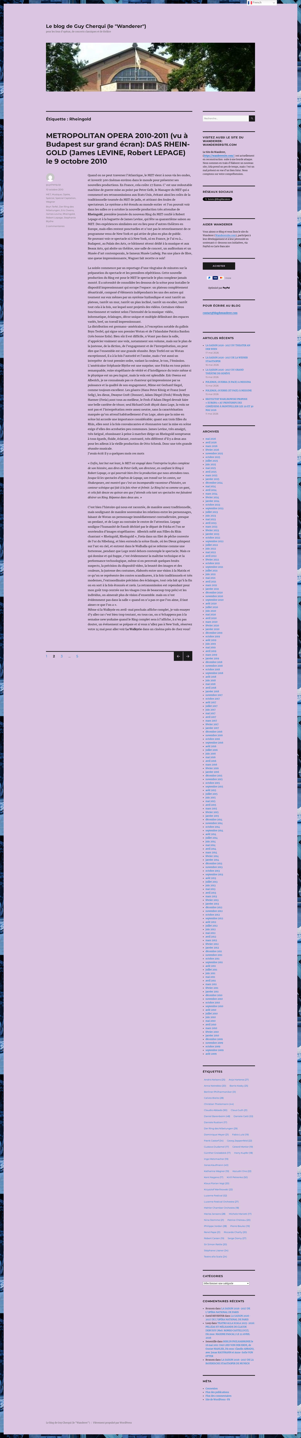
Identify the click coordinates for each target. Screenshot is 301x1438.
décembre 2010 (214, 995)
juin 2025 (211, 464)
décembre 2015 (214, 775)
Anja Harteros (239, 1079)
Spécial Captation (65, 198)
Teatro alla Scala (215, 1256)
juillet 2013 (211, 881)
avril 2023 (211, 523)
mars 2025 (211, 475)
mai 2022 (211, 552)
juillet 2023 (212, 512)
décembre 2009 (214, 1039)
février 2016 (212, 768)
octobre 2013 (213, 870)
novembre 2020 (214, 596)
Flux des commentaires (218, 1395)
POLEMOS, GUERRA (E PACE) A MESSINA (228, 382)
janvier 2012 (212, 947)
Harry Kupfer (243, 1152)
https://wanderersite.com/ (219, 155)
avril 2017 (211, 717)
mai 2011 (210, 977)
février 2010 (212, 1031)
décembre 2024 (214, 482)
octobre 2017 (213, 698)
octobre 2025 (213, 457)
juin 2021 (211, 574)
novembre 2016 (214, 735)
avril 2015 (211, 804)
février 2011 (212, 988)
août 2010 (211, 1009)
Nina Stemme (214, 1220)
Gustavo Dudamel (216, 1146)
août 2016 (211, 746)
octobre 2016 (213, 739)
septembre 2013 (214, 874)
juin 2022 (211, 548)
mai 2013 (210, 889)
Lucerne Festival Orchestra (221, 1201)
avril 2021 (211, 581)
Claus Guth (239, 1110)
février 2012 (212, 944)
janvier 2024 (212, 501)
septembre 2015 (214, 786)
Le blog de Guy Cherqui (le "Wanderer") (96, 26)
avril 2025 (211, 471)
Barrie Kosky (239, 1085)
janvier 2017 (212, 728)
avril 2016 (211, 761)
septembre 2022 (214, 541)
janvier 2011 (212, 991)
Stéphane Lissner (216, 1250)
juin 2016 (211, 753)
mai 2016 (211, 757)
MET (48, 194)
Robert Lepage (54, 217)
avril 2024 (211, 490)
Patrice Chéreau (238, 1220)
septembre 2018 (214, 673)
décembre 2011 (214, 951)
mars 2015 (211, 808)
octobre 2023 (213, 504)
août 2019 (211, 640)
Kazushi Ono (242, 1171)
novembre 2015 (214, 779)
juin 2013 (210, 885)
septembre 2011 (214, 962)
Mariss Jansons (214, 1213)
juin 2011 (210, 973)
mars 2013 (211, 896)
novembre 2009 (214, 1042)
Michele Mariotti (240, 1213)
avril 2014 (211, 848)
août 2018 (211, 676)
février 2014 (212, 856)
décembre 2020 (214, 592)
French (256, 2)
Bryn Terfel (52, 206)
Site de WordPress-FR (218, 1399)
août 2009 (211, 1053)
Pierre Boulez (240, 1226)
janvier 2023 (212, 534)
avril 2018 (211, 687)
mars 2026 (212, 446)
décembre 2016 (214, 731)
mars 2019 (211, 654)
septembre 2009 (215, 1050)
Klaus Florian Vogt (216, 1183)
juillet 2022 (212, 545)
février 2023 (212, 530)
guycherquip (53, 184)
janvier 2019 (212, 658)
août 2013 (211, 878)
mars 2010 (211, 1028)
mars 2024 (211, 493)
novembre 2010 (214, 998)
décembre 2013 (214, 863)
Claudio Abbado (215, 1110)
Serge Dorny (237, 1238)
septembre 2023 (214, 508)
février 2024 (212, 497)
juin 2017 (211, 709)
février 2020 (212, 625)
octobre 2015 (213, 782)
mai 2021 (210, 577)
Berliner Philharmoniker (220, 1091)
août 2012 (211, 922)
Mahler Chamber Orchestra (221, 1207)
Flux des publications (217, 1392)
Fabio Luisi (240, 1134)
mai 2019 (211, 647)
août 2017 (211, 702)
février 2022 (212, 559)
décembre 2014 (214, 819)
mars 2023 (211, 526)
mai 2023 (211, 519)
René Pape (212, 1232)
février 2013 (212, 900)
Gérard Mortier (242, 1146)
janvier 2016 (212, 772)
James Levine (54, 214)
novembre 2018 (214, 665)
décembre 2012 (214, 907)
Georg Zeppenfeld (239, 1140)
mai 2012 (210, 933)
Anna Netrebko (215, 1085)
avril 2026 (211, 442)
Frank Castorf (213, 1140)
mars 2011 (211, 984)
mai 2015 (210, 801)
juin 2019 (211, 643)
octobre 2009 (213, 1046)
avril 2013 (211, 892)
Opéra (66, 194)
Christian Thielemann (219, 1104)
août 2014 (211, 834)
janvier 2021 (212, 588)
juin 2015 (211, 797)
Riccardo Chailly (235, 1232)
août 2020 (211, 603)
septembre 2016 (214, 742)
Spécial (50, 198)
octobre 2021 (213, 563)
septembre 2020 (214, 599)
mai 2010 (210, 1020)
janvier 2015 (212, 815)
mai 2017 (210, 713)
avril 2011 (211, 980)
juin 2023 (211, 515)
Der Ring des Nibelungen (221, 1128)
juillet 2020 (212, 607)
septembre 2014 (214, 830)
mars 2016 (211, 764)
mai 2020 (211, 614)
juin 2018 (211, 680)
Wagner (50, 201)
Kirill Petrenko (237, 1177)
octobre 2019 (213, 636)
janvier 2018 (212, 691)
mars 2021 (211, 585)
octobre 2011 (212, 958)
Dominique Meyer (216, 1134)
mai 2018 (210, 684)
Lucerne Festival (215, 1195)
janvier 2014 (212, 859)
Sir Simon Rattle (215, 1244)
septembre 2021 (214, 567)
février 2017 (212, 724)
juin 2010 (211, 1017)
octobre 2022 (213, 537)
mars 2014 (211, 852)
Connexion (212, 1388)
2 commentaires (55, 226)
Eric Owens (67, 210)
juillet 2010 (212, 1013)
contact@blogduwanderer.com (220, 313)
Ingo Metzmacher (216, 1159)
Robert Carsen (214, 1238)
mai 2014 (210, 845)
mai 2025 (211, 468)
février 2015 (212, 812)
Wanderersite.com (225, 235)
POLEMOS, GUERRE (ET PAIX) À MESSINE (229, 390)
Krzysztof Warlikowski (218, 1189)
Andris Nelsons (214, 1079)
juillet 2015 (212, 793)
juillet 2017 (212, 706)
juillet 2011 (211, 969)
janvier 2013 (212, 903)
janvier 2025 (212, 479)
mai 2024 (211, 486)
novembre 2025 (214, 453)
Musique (57, 194)
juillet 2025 (212, 460)
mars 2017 (211, 720)
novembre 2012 (214, 911)
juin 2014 (211, 841)
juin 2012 (211, 929)
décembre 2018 (214, 662)
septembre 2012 (214, 918)
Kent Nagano (213, 1177)
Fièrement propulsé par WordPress (112, 1422)
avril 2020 (211, 618)
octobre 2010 (213, 1002)
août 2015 (211, 790)
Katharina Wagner (216, 1171)
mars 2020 (211, 621)
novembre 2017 (214, 695)
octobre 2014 (213, 826)
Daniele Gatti (243, 1116)
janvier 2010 (212, 1035)
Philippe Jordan (215, 1226)
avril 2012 (211, 936)
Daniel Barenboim (217, 1116)
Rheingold (69, 214)
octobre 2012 (213, 914)
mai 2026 (211, 438)
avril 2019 (211, 651)
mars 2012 (211, 940)
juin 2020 (211, 610)
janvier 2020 (212, 629)
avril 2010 (211, 1024)
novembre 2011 (214, 955)
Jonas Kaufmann (216, 1165)
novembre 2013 (214, 867)
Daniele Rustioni (215, 1122)
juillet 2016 (212, 750)
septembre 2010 (214, 1006)
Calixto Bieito (214, 1097)
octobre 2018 (213, 669)
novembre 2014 (214, 823)
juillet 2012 (212, 925)
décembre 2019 (214, 632)
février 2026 (212, 449)
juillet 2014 (212, 837)
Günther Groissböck (217, 1152)
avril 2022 (211, 556)
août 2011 (211, 966)
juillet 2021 (212, 570)
